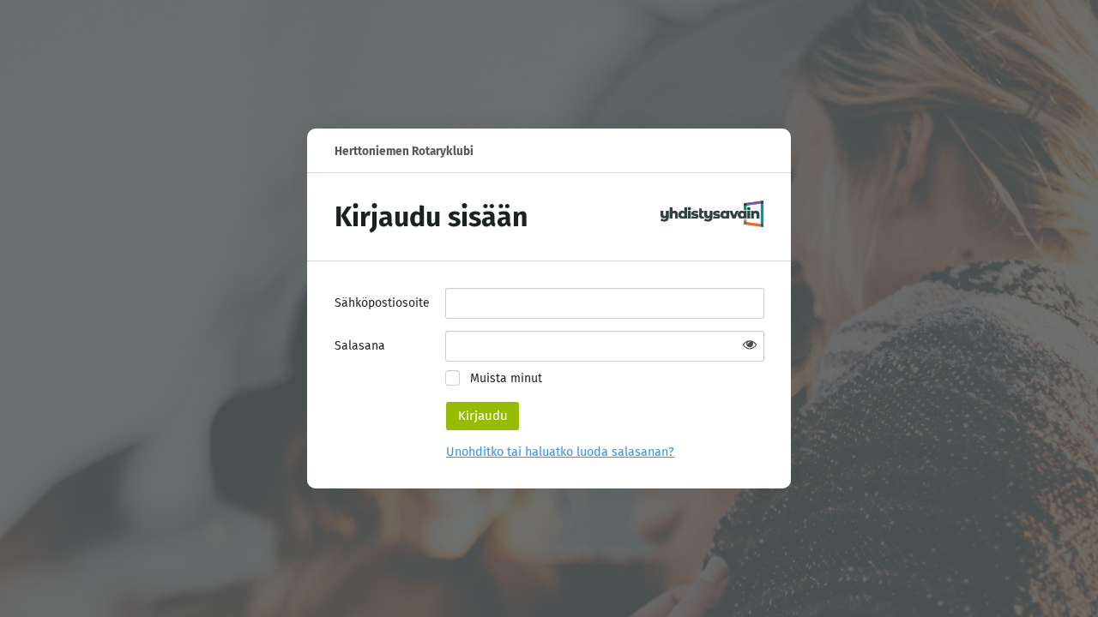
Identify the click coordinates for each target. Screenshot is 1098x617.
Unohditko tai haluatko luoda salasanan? (560, 452)
